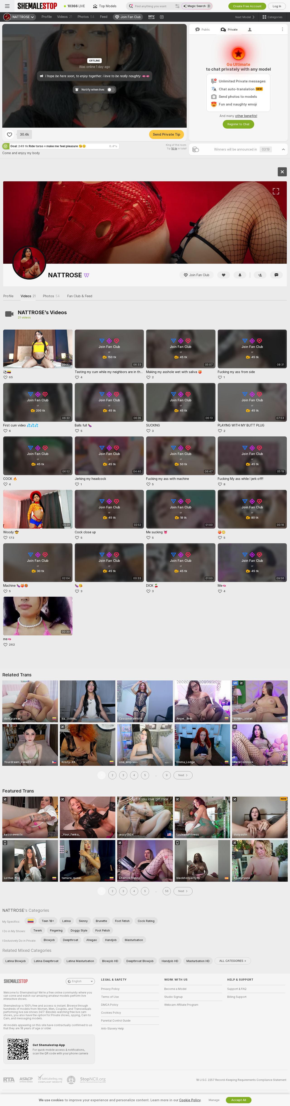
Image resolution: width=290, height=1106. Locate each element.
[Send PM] (276, 274)
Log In (277, 6)
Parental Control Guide (115, 1020)
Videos (64, 17)
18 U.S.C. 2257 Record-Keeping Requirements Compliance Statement (241, 1080)
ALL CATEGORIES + (232, 960)
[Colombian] (30, 920)
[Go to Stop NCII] (93, 1080)
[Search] (177, 6)
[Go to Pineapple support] (71, 1080)
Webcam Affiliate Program (181, 1004)
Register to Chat (238, 124)
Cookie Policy (190, 1100)
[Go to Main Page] (37, 6)
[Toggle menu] (7, 6)
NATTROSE (13, 910)
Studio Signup (173, 996)
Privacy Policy (110, 989)
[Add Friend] (260, 274)
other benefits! (246, 116)
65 (11, 377)
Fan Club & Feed (79, 296)
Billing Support (236, 996)
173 (11, 537)
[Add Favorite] (9, 134)
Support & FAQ (236, 989)
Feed (103, 17)
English (77, 981)
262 (12, 644)
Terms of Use (110, 996)
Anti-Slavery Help (112, 1028)
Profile (46, 17)
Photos (85, 17)
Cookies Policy (111, 1012)
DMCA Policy (109, 1004)
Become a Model (175, 989)
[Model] (282, 171)
